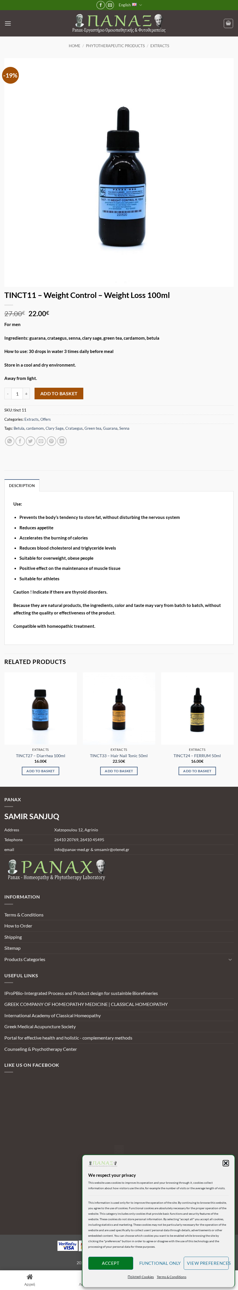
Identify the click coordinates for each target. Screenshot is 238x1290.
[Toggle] (230, 959)
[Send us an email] (110, 5)
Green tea (92, 428)
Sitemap (12, 948)
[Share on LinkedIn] (62, 441)
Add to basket (59, 393)
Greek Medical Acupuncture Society (40, 1026)
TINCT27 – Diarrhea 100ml (40, 755)
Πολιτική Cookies (141, 1277)
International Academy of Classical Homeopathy (52, 1015)
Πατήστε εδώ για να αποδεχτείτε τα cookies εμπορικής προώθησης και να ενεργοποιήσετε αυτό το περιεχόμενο (120, 1150)
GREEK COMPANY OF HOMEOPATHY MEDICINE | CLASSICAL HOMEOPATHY (86, 1004)
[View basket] (228, 23)
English (125, 5)
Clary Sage (55, 428)
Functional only (160, 1263)
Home (74, 45)
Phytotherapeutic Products (115, 45)
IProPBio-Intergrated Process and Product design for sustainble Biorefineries (81, 993)
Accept (110, 1263)
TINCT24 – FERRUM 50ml (197, 755)
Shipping (13, 937)
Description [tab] (22, 485)
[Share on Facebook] (20, 441)
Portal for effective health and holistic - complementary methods (68, 1037)
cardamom (35, 428)
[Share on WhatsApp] (10, 441)
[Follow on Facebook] (100, 5)
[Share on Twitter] (30, 441)
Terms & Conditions (171, 1277)
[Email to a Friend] (41, 441)
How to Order (18, 925)
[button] (226, 1163)
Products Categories (24, 959)
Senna (124, 428)
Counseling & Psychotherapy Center (40, 1049)
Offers (45, 419)
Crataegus (74, 428)
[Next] (233, 729)
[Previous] (4, 729)
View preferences (208, 1263)
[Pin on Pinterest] (51, 441)
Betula (19, 428)
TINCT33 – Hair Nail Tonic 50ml (119, 755)
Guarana (110, 428)
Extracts (159, 45)
